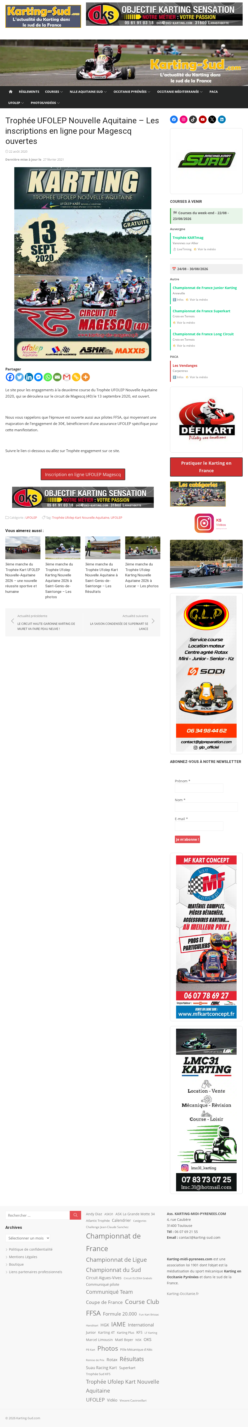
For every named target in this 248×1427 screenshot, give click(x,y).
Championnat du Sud (113, 1270)
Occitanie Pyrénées (130, 91)
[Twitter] (19, 377)
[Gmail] (66, 377)
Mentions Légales (23, 1257)
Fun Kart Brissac (149, 1314)
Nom (180, 800)
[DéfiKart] (206, 419)
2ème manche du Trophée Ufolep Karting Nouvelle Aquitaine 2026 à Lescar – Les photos (142, 575)
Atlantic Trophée (98, 1220)
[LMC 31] (206, 1110)
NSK (138, 1340)
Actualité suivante (119, 622)
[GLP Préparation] (206, 674)
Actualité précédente (46, 622)
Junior (91, 1332)
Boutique (16, 1264)
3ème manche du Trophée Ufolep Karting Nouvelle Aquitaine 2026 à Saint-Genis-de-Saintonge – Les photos (59, 580)
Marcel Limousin (99, 1339)
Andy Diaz (94, 1214)
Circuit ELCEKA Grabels (138, 1278)
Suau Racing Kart (101, 1367)
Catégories (139, 1221)
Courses (52, 91)
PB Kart (90, 1349)
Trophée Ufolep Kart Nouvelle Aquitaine (80, 517)
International (141, 1325)
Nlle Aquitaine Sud (86, 91)
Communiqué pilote (102, 1284)
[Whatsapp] (48, 377)
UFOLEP (14, 103)
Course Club (142, 1301)
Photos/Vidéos (43, 103)
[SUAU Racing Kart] (206, 161)
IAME (118, 1324)
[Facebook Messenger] (38, 377)
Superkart (127, 1367)
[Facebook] (10, 377)
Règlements (29, 91)
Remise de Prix (95, 1360)
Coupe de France (104, 1302)
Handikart (92, 1325)
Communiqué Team (109, 1291)
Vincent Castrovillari (133, 1400)
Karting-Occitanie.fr (183, 1293)
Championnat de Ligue (116, 1259)
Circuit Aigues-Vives (104, 1277)
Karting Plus (125, 1332)
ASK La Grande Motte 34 (135, 1214)
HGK (105, 1325)
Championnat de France (113, 1242)
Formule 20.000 (120, 1314)
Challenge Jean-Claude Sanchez (107, 1227)
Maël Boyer (124, 1339)
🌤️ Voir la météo (205, 249)
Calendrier (121, 1220)
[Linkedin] (29, 377)
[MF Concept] (206, 937)
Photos (107, 1348)
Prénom (182, 781)
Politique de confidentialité (31, 1249)
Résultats (132, 1359)
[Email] (57, 377)
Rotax (112, 1359)
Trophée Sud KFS (98, 1374)
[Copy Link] (76, 377)
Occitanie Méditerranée (178, 91)
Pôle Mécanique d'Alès (136, 1349)
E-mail (181, 818)
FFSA (93, 1312)
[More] (85, 377)
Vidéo (112, 1400)
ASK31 (108, 1214)
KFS (139, 1332)
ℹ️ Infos (178, 300)
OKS (147, 1339)
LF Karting (151, 1332)
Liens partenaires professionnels (35, 1272)
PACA (213, 91)
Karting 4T (106, 1332)
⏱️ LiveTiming (182, 249)
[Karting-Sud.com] (124, 62)
